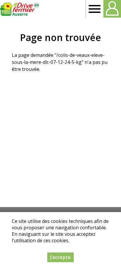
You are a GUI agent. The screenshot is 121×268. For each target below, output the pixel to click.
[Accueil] (20, 9)
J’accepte (60, 257)
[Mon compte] (112, 9)
